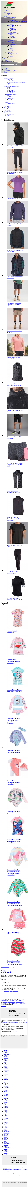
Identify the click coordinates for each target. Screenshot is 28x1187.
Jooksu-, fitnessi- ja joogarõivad (14, 25)
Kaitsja (11, 56)
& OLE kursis (6, 971)
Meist (5, 12)
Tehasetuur (9, 13)
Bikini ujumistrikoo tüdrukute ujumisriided (14, 933)
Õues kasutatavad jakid (15, 42)
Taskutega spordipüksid (11, 1003)
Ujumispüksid (13, 37)
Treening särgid (21, 1003)
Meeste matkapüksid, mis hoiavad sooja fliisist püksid (14, 173)
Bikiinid (11, 34)
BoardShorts (12, 38)
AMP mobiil (18, 1000)
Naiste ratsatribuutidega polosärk (14, 198)
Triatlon (11, 24)
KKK (8, 14)
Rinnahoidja (12, 28)
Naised (11, 49)
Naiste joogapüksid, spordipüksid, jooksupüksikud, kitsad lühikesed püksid (15, 465)
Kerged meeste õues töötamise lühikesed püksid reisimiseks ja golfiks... (14, 304)
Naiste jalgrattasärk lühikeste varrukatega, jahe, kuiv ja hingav (14, 599)
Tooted (5, 16)
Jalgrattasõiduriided (11, 17)
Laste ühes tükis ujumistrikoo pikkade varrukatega (13, 661)
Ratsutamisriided (10, 51)
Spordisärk (3, 1003)
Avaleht (5, 10)
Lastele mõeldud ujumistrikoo (12, 631)
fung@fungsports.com (11, 991)
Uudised (6, 60)
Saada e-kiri (3, 1006)
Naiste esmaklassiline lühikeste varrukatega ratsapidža (14, 358)
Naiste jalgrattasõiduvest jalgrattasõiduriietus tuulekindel (14, 384)
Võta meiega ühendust (9, 61)
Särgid (11, 26)
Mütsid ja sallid (13, 53)
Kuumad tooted (4, 1000)
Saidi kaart (11, 1000)
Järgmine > (5, 967)
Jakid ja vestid (13, 20)
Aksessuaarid (10, 52)
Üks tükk (12, 36)
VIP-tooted (6, 57)
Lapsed (11, 40)
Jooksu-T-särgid (19, 1002)
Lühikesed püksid (14, 30)
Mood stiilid (9, 46)
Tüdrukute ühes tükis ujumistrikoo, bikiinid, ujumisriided (13, 782)
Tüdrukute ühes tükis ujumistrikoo (13, 812)
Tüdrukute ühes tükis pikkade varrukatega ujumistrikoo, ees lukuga (14, 903)
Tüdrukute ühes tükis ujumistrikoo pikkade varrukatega (13, 752)
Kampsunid (12, 18)
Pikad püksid (13, 32)
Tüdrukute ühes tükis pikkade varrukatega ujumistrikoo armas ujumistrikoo (13, 872)
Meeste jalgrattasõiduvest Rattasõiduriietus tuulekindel (13, 491)
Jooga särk (3, 1002)
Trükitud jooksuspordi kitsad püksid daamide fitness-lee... (15, 572)
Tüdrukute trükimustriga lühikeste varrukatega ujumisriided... (14, 841)
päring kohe (3, 979)
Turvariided (12, 44)
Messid (5, 59)
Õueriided (9, 41)
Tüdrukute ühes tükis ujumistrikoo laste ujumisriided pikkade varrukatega (13, 721)
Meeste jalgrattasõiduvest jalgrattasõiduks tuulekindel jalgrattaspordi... (13, 519)
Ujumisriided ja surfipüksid (13, 33)
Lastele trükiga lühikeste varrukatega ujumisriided (14, 690)
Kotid (11, 55)
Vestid (11, 45)
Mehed (11, 48)
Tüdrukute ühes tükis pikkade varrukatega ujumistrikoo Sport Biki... (14, 962)
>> (8, 967)
